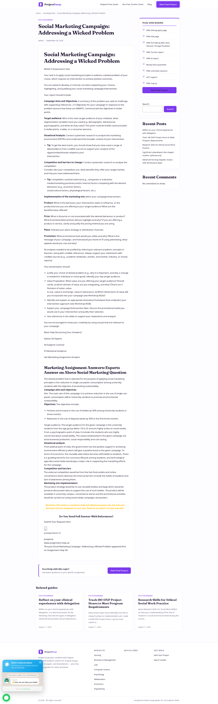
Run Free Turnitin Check (132, 4)
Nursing (97, 655)
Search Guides (160, 660)
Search (145, 104)
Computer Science (102, 669)
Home (38, 13)
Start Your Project (168, 4)
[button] (6, 697)
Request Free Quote (109, 4)
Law (96, 664)
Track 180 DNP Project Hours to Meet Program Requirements (105, 603)
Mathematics (99, 679)
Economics (98, 684)
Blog (150, 4)
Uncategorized (49, 13)
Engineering (99, 688)
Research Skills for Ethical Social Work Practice (157, 601)
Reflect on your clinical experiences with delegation (59, 601)
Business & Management (105, 660)
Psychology (99, 674)
